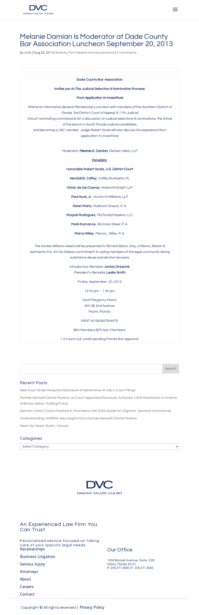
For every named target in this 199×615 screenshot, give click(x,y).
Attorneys (29, 571)
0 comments (126, 52)
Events (61, 52)
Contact (27, 594)
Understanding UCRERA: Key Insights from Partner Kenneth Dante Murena (78, 418)
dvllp (28, 52)
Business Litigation (37, 556)
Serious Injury (32, 564)
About (25, 579)
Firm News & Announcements (91, 52)
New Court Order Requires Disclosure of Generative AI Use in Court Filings (77, 390)
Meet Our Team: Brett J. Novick (44, 426)
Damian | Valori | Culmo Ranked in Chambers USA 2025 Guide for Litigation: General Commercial (95, 411)
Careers (27, 586)
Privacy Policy (92, 607)
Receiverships (32, 549)
